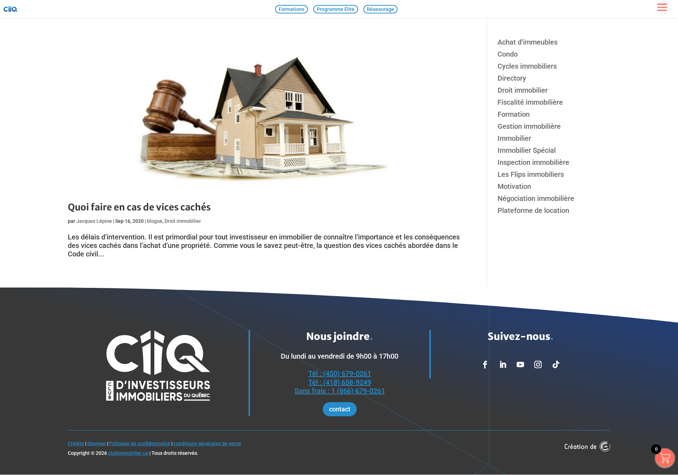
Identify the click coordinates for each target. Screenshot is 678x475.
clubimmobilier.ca (128, 453)
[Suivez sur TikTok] (555, 364)
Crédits (76, 443)
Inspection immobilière (533, 162)
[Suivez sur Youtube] (520, 364)
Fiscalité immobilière (530, 102)
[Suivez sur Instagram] (538, 364)
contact (339, 409)
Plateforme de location (533, 210)
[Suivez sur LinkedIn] (502, 364)
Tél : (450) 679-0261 (339, 373)
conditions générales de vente (207, 443)
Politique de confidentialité (139, 443)
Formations (291, 9)
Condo (508, 54)
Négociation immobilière (536, 198)
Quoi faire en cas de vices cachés (139, 207)
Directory (512, 78)
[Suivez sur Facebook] (485, 364)
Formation (514, 114)
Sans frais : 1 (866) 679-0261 (340, 391)
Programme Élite (336, 9)
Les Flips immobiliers (531, 174)
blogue (154, 221)
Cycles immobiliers (527, 66)
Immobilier (514, 138)
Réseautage (380, 9)
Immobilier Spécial (527, 150)
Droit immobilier (183, 221)
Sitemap (96, 443)
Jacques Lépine (94, 221)
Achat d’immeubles (528, 42)
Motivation (514, 186)
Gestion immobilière (529, 126)
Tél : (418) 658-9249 (339, 382)
